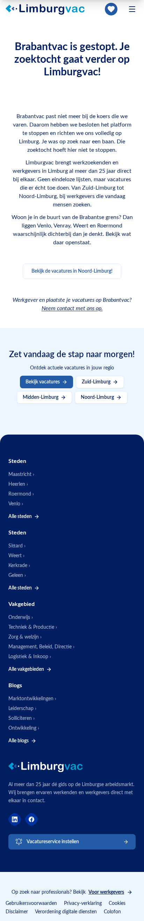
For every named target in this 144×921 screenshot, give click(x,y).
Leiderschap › (22, 708)
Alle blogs (18, 740)
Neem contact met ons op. (72, 308)
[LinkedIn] (14, 819)
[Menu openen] (132, 9)
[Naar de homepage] (49, 9)
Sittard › (17, 546)
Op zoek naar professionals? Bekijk (68, 892)
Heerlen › (18, 484)
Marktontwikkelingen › (32, 698)
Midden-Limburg (40, 397)
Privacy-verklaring (83, 903)
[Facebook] (31, 819)
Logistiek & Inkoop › (29, 656)
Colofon (112, 911)
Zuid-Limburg (96, 382)
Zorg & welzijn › (25, 637)
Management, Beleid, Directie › (41, 646)
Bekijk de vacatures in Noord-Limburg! (72, 271)
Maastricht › (21, 474)
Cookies (117, 903)
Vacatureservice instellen (53, 841)
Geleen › (17, 575)
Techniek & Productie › (32, 627)
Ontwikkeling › (23, 728)
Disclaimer (17, 911)
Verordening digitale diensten (66, 911)
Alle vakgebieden (26, 669)
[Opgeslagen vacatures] (111, 9)
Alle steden (20, 516)
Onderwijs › (20, 617)
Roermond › (21, 494)
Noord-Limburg (97, 397)
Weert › (16, 555)
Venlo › (15, 504)
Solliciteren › (21, 718)
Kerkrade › (19, 565)
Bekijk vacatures (43, 382)
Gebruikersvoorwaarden (31, 903)
